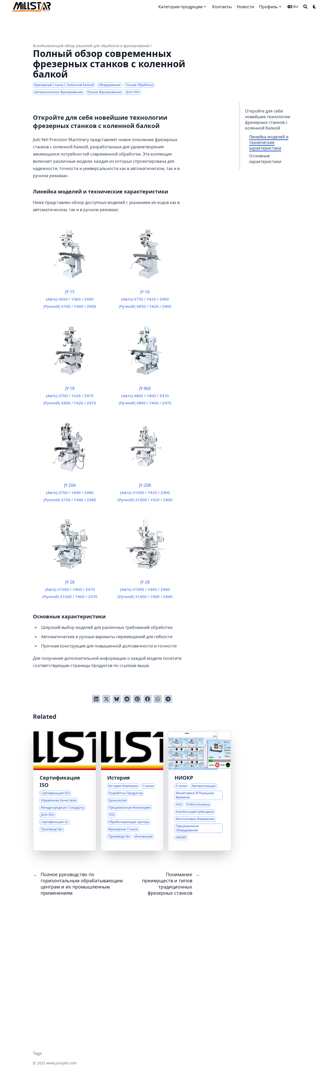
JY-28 (144, 589)
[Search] (305, 7)
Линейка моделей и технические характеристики (268, 142)
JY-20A (69, 492)
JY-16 (145, 299)
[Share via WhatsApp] (158, 699)
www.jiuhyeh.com (61, 1063)
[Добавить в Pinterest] (137, 699)
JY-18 (69, 395)
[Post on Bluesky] (117, 699)
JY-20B (144, 492)
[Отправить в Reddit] (127, 699)
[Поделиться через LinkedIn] (96, 699)
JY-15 (69, 299)
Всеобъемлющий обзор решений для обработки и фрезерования (91, 45)
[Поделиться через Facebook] (147, 699)
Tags (37, 1053)
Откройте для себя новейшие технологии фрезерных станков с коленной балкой (267, 119)
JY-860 (145, 395)
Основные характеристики (265, 158)
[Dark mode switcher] (315, 7)
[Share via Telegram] (168, 699)
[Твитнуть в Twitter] (106, 699)
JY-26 (69, 589)
